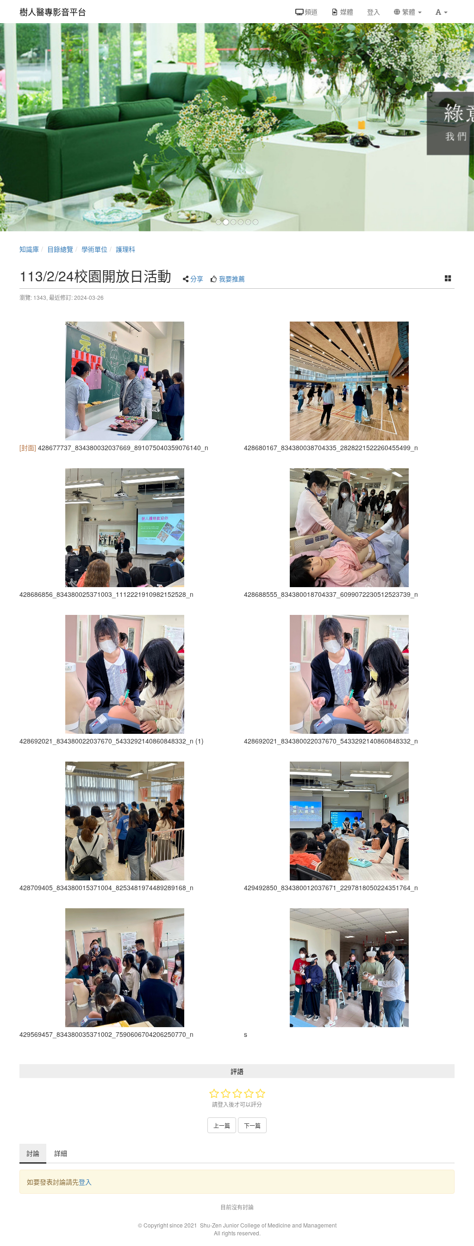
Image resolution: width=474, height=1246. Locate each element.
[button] (442, 11)
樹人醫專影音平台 (52, 12)
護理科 (125, 249)
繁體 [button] (408, 11)
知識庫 (29, 249)
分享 (196, 278)
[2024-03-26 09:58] (124, 381)
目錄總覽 (60, 249)
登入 (85, 1181)
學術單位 (94, 249)
